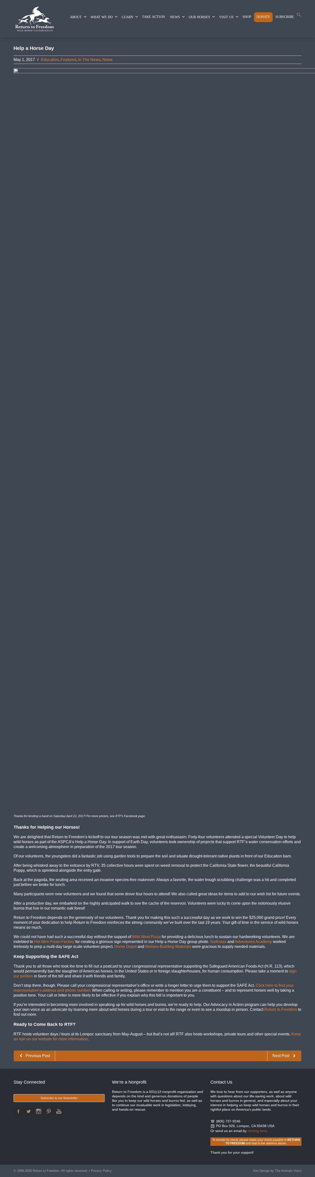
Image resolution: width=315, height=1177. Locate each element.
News (107, 60)
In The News (89, 60)
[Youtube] (59, 1111)
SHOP (246, 17)
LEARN (127, 17)
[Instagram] (39, 1111)
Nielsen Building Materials (168, 946)
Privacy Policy (101, 1171)
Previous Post (37, 1056)
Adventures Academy (253, 942)
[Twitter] (28, 1111)
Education (50, 60)
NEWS (175, 17)
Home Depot (125, 946)
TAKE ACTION (153, 17)
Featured (68, 60)
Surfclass (218, 942)
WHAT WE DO (102, 17)
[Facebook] (18, 1111)
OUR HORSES (199, 17)
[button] (299, 16)
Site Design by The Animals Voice (277, 1171)
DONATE (263, 17)
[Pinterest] (49, 1111)
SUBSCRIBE (284, 17)
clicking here (257, 1131)
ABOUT (76, 17)
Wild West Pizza (146, 937)
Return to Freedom (280, 1009)
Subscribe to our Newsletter (59, 1098)
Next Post (281, 1056)
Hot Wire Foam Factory (54, 942)
